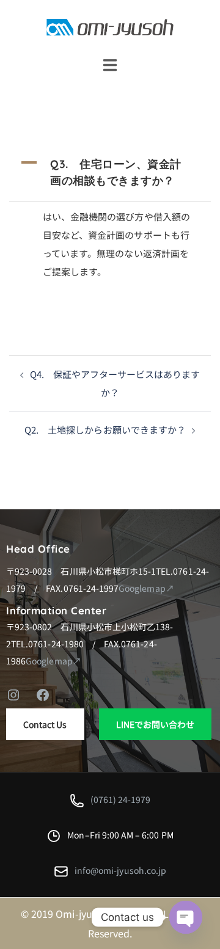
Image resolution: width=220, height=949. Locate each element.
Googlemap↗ (146, 588)
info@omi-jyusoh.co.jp (120, 870)
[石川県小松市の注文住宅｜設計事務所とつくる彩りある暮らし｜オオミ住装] (110, 26)
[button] (110, 172)
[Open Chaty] (185, 917)
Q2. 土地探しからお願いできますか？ (105, 429)
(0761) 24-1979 (120, 799)
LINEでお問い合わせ (155, 724)
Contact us (45, 724)
